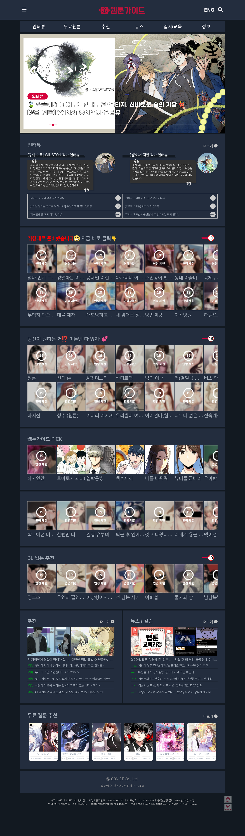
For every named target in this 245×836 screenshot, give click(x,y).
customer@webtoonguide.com (109, 803)
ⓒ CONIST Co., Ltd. (122, 779)
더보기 (208, 146)
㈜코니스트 (56, 800)
